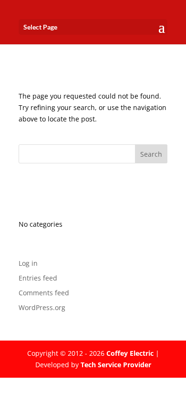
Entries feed (38, 277)
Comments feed (44, 292)
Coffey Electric (130, 353)
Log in (28, 263)
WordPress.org (42, 307)
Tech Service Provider (116, 364)
